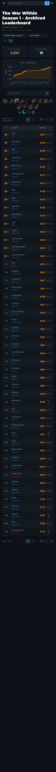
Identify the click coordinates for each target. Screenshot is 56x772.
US (5, 41)
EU (11, 41)
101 (41, 120)
